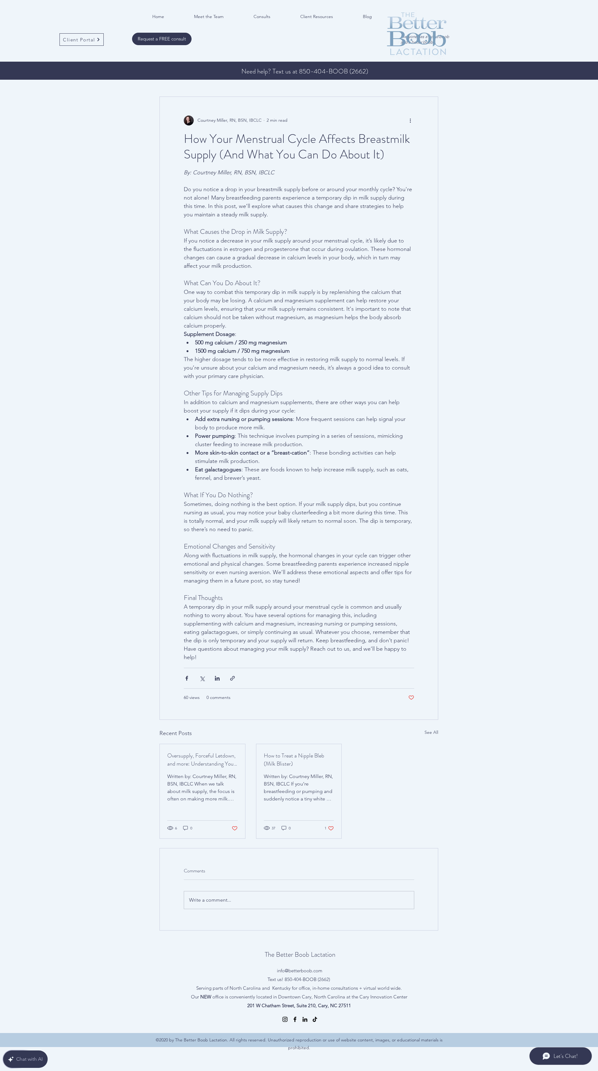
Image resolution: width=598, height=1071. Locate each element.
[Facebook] (295, 1019)
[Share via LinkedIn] (217, 678)
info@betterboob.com (299, 971)
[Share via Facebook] (187, 678)
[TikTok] (314, 1019)
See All (431, 732)
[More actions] (410, 120)
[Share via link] (232, 678)
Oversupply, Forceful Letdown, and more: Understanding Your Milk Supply (201, 760)
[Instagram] (285, 1019)
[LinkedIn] (304, 1019)
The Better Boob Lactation (300, 954)
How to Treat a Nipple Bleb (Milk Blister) (294, 760)
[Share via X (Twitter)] (202, 678)
